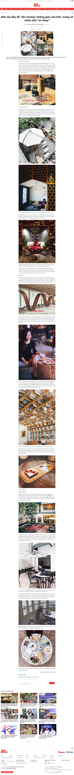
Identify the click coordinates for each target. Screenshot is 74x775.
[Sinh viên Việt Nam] (69, 752)
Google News (72, 13)
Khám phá (27, 757)
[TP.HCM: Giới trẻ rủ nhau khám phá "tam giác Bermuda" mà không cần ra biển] (47, 713)
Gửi (52, 683)
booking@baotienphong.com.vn (22, 763)
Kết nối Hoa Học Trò (36, 757)
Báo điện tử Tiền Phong (37, 5)
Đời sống (10, 755)
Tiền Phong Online (29, 0)
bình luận (42, 29)
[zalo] (54, 763)
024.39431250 (4, 764)
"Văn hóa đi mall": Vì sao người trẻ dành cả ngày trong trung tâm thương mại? (9, 737)
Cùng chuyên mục (7, 691)
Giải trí (2, 755)
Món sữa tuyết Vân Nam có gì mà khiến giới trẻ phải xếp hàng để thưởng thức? (27, 737)
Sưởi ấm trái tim (44, 755)
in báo (39, 29)
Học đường (11, 757)
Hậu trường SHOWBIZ (5, 757)
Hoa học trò (4, 751)
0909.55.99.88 (19, 761)
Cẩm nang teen (60, 755)
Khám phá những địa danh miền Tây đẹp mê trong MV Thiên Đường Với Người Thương (9, 705)
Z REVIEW (51, 757)
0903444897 (34, 761)
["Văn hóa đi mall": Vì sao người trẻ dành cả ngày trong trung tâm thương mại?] (9, 729)
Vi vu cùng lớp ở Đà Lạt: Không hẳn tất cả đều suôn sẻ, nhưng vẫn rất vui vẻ (9, 721)
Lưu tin (2, 39)
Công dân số (19, 757)
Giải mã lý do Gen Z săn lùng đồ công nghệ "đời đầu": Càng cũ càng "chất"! (47, 705)
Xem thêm (72, 9)
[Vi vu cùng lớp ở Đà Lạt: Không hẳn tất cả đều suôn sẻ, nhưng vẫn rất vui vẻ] (9, 713)
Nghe (2, 33)
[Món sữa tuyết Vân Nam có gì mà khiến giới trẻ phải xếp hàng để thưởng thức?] (28, 729)
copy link (37, 29)
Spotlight (42, 757)
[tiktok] (51, 763)
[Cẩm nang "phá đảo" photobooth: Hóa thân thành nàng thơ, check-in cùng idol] (28, 713)
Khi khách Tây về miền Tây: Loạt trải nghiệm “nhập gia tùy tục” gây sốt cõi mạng (28, 705)
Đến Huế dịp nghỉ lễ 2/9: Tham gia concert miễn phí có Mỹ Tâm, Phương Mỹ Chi (47, 737)
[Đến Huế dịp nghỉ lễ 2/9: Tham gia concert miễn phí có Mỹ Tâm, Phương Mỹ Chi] (47, 729)
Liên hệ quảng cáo (20, 760)
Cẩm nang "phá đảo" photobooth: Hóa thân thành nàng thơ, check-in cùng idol (28, 721)
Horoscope (35, 755)
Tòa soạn (3, 760)
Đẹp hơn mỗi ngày (20, 755)
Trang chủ (2, 9)
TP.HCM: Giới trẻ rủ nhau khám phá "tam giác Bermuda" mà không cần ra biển (47, 721)
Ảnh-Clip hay (52, 755)
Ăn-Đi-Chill (4, 12)
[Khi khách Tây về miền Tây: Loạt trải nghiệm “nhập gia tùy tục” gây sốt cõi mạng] (28, 698)
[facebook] (70, 1)
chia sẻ (32, 29)
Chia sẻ (2, 36)
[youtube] (72, 1)
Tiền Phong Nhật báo (39, 0)
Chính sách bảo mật (65, 760)
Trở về (2, 45)
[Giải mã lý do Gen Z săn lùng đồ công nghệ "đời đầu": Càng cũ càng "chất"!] (47, 698)
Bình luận (2, 42)
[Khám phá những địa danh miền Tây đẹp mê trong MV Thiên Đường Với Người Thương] (9, 698)
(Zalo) (24, 761)
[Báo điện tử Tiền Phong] (61, 752)
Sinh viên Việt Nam (48, 0)
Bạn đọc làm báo (7, 772)
